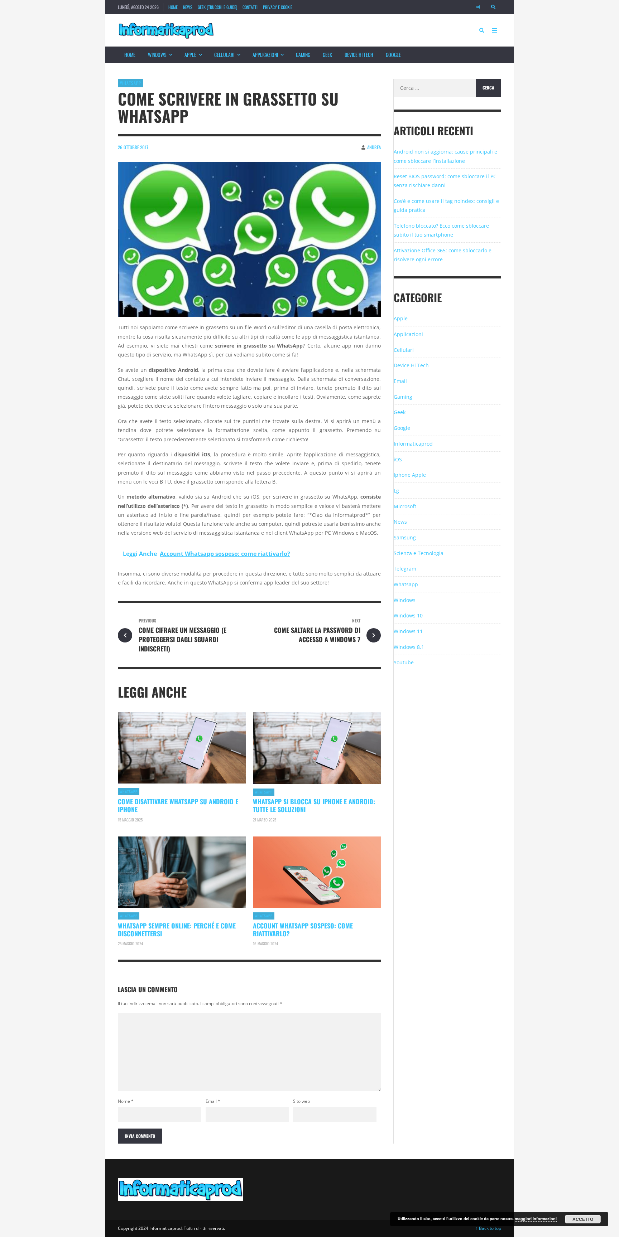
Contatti (250, 7)
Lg (396, 490)
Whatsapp (130, 83)
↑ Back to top (488, 1228)
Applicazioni (265, 54)
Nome (126, 1101)
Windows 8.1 (409, 647)
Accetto (582, 1219)
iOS (398, 459)
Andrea (374, 147)
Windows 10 (408, 615)
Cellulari (224, 54)
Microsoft (405, 506)
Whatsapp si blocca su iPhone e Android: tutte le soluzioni (314, 805)
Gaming (303, 54)
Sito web (301, 1101)
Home (173, 7)
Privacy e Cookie (277, 7)
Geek (327, 54)
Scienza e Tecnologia (418, 553)
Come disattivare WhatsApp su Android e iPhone (178, 805)
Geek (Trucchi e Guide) (217, 7)
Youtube (404, 662)
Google (393, 54)
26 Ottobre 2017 (133, 147)
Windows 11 (408, 631)
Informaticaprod (413, 443)
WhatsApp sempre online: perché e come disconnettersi (177, 929)
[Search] (494, 7)
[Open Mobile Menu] (494, 30)
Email (213, 1101)
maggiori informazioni (536, 1218)
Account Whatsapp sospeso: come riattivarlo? (303, 929)
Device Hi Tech (359, 54)
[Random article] (477, 7)
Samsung (405, 537)
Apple (190, 54)
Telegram (405, 568)
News (187, 7)
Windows (157, 54)
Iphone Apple (410, 474)
